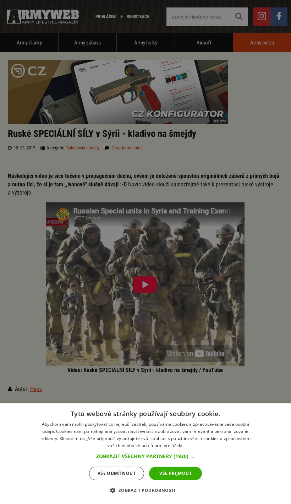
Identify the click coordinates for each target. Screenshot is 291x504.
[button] (145, 456)
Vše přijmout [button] (175, 473)
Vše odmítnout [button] (117, 473)
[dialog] (145, 453)
